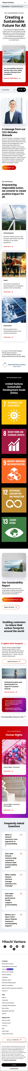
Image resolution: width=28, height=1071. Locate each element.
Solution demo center (7, 1033)
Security (4, 1013)
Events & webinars (6, 974)
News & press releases (7, 972)
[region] (14, 1056)
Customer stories (6, 1023)
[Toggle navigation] (25, 2)
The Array (4, 1025)
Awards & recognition (7, 985)
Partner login (5, 1031)
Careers (4, 969)
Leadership (5, 977)
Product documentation (8, 1003)
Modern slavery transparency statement (12, 988)
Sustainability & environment (9, 966)
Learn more (7, 246)
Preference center (6, 980)
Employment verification (8, 1011)
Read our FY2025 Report (11, 78)
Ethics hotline (5, 1008)
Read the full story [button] (9, 692)
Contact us (4, 990)
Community (5, 1000)
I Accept (14, 1065)
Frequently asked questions (9, 1005)
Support (4, 997)
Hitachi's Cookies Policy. (10, 1060)
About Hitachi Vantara (7, 963)
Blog (3, 1028)
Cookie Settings (14, 1068)
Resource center (6, 1020)
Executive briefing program (9, 982)
